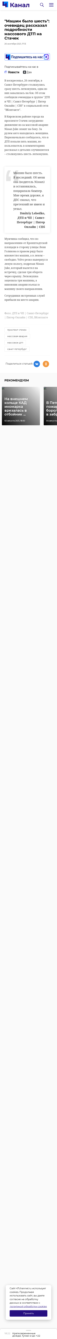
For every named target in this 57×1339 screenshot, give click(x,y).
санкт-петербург (17, 349)
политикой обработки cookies (28, 1306)
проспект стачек (16, 329)
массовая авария (17, 336)
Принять (28, 1313)
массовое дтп (15, 342)
